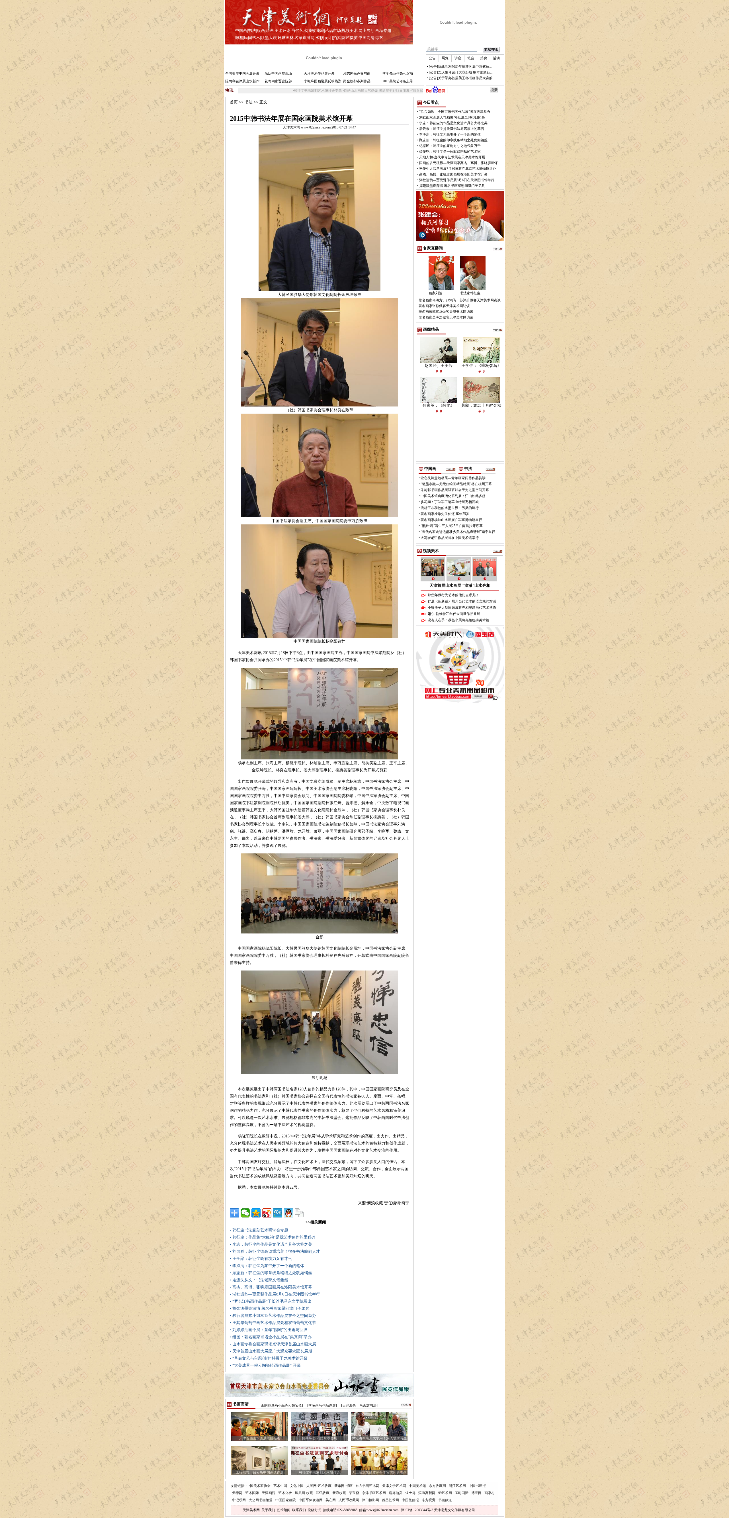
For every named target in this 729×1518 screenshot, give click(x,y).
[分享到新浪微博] (266, 1212)
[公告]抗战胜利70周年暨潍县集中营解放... (460, 67)
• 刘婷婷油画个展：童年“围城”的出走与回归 (269, 1330)
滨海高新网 (426, 1493)
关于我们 (268, 1510)
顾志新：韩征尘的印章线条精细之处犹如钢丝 (453, 140)
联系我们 (299, 1510)
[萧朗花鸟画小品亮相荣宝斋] (281, 1405)
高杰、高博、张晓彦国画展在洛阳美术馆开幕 (453, 174)
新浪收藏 (339, 1493)
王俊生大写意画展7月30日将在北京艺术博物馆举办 (457, 169)
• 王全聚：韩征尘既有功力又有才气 (261, 1259)
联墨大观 (269, 38)
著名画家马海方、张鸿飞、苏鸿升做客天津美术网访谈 (460, 300)
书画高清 (366, 38)
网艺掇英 (350, 38)
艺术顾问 (283, 1510)
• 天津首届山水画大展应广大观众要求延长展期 (271, 1351)
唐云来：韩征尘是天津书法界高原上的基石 (451, 129)
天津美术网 (251, 1510)
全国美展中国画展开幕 (242, 73)
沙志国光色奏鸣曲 (356, 73)
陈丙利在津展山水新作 (242, 81)
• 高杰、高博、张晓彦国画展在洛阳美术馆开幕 (271, 1287)
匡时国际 (461, 1493)
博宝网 (476, 1493)
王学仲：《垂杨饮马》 (481, 365)
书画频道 (445, 1500)
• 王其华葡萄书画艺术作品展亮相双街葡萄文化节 (273, 1323)
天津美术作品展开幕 (319, 73)
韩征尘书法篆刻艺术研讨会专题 (259, 91)
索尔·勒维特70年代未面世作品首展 (454, 614)
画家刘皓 (435, 293)
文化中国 (297, 1486)
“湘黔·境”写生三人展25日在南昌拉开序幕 (452, 526)
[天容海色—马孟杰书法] (359, 1405)
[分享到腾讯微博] (277, 1212)
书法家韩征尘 (470, 293)
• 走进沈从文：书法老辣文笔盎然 (259, 1280)
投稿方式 (314, 1510)
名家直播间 (304, 38)
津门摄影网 (370, 1500)
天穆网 (237, 1493)
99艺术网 (445, 1493)
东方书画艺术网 (367, 1486)
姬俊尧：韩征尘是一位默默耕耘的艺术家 (450, 152)
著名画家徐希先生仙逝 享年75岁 (445, 514)
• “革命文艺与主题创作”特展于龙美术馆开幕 (269, 1358)
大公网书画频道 (261, 1500)
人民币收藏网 (349, 1500)
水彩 (319, 38)
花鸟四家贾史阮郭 (278, 81)
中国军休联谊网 (311, 1500)
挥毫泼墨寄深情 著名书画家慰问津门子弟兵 (452, 186)
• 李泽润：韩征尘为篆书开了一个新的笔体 (267, 1266)
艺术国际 (252, 1493)
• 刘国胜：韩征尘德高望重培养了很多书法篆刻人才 (275, 1251)
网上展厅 (366, 30)
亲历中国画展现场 (278, 73)
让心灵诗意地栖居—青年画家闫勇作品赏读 (453, 478)
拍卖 (337, 38)
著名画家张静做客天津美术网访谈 (444, 306)
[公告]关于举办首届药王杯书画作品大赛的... (462, 78)
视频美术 (350, 30)
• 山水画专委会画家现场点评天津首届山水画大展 (273, 1344)
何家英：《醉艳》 (438, 405)
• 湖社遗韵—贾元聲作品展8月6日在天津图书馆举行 (275, 1294)
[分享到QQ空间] (256, 1212)
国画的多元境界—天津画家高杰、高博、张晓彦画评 (458, 163)
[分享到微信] (245, 1212)
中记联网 (239, 1500)
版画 (261, 30)
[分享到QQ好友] (288, 1212)
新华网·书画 (343, 1486)
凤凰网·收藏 (304, 1493)
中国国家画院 (285, 1500)
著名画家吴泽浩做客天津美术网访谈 (446, 317)
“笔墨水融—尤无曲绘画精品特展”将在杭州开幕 (456, 484)
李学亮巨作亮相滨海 (397, 73)
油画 (270, 30)
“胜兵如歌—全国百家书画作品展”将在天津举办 (388, 91)
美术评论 (282, 30)
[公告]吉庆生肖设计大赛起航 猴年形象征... (461, 72)
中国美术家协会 (259, 1486)
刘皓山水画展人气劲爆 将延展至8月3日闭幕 (318, 91)
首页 (234, 102)
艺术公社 (285, 1493)
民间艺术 (252, 38)
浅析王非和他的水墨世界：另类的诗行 (450, 508)
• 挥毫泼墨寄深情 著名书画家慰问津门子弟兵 (269, 1308)
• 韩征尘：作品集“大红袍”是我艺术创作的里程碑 (273, 1237)
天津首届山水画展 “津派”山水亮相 (459, 585)
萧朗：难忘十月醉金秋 (481, 405)
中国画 (241, 30)
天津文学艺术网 (394, 1486)
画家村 (489, 1493)
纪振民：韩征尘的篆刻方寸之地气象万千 (450, 146)
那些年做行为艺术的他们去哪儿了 (453, 595)
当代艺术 (299, 30)
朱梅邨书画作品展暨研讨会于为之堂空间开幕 (455, 490)
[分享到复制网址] (299, 1212)
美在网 (330, 1500)
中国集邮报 (410, 1500)
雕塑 (239, 38)
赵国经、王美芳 (438, 365)
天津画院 (268, 1493)
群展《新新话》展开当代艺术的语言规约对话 (462, 601)
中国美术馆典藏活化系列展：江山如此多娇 (453, 496)
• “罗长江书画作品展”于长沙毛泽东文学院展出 (271, 1301)
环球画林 (286, 38)
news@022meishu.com (382, 1510)
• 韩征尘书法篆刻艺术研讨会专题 (259, 1230)
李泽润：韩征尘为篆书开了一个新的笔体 (450, 134)
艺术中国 (280, 1486)
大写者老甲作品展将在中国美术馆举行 (450, 538)
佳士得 (410, 1493)
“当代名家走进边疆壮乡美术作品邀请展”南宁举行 (458, 532)
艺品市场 (333, 30)
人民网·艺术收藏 (318, 1486)
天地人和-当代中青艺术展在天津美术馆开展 (452, 157)
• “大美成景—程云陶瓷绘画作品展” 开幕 (265, 1365)
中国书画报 (477, 1486)
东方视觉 (428, 1500)
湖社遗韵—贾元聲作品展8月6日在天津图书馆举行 (456, 180)
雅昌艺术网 (390, 1500)
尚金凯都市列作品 (356, 81)
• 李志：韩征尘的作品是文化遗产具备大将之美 (271, 1244)
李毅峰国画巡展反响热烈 (322, 81)
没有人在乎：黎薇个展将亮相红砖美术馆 (458, 620)
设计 (328, 38)
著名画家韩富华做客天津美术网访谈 (446, 312)
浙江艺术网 (457, 1486)
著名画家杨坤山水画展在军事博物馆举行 (451, 520)
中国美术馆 (417, 1486)
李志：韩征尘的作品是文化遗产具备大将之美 (453, 123)
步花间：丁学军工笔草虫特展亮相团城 (450, 502)
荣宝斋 (354, 1493)
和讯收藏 (322, 1493)
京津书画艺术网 (374, 1493)
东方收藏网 (437, 1486)
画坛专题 (383, 30)
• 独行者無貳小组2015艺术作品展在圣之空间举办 (273, 1315)
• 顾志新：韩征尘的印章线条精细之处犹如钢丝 (271, 1273)
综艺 (379, 38)
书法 (252, 30)
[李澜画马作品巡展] (322, 1405)
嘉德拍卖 (395, 1493)
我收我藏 (316, 30)
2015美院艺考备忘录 (397, 81)
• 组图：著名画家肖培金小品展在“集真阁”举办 (271, 1337)
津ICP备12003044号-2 (417, 1510)
